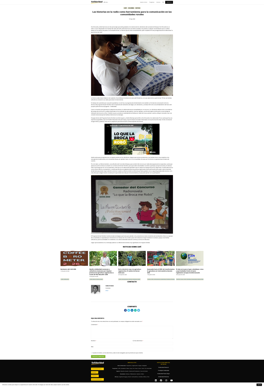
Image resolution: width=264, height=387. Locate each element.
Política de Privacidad (97, 379)
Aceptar (259, 384)
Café (125, 8)
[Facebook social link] (125, 310)
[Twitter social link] (128, 310)
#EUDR (178, 279)
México (94, 279)
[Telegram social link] (138, 310)
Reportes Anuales (124, 371)
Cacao (149, 279)
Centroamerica (124, 279)
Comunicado (194, 279)
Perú (148, 376)
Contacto (169, 2)
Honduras (135, 279)
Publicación (66, 279)
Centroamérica (135, 376)
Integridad (144, 365)
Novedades (122, 374)
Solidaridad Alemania (163, 376)
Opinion (138, 374)
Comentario (94, 324)
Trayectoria (128, 365)
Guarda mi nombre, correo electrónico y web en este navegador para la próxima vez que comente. (118, 353)
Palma (202, 279)
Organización (135, 365)
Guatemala (163, 279)
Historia (130, 279)
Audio (138, 279)
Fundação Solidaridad (163, 370)
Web (92, 346)
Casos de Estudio (144, 371)
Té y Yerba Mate (148, 368)
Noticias (127, 374)
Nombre (93, 340)
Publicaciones (133, 374)
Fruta (136, 368)
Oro (133, 368)
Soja (131, 368)
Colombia (131, 8)
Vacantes (94, 372)
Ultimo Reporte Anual (97, 368)
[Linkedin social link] (132, 310)
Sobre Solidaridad (121, 365)
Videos (142, 374)
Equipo (140, 365)
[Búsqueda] (163, 2)
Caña (143, 368)
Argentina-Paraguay (123, 376)
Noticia (138, 8)
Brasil (129, 376)
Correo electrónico (138, 340)
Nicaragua (173, 279)
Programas (114, 368)
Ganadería (123, 368)
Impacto (118, 371)
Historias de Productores (134, 371)
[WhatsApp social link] (135, 310)
